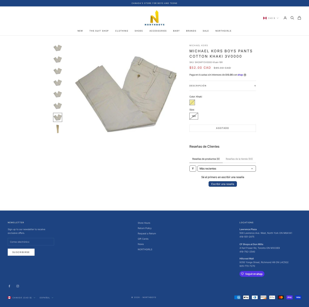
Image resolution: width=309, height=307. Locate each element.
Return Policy (145, 228)
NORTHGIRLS (223, 31)
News (141, 244)
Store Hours (144, 222)
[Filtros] (192, 168)
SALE (206, 31)
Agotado (222, 128)
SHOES (139, 31)
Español (45, 298)
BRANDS (191, 31)
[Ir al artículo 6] (57, 105)
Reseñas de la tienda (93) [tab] (239, 158)
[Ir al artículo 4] (57, 82)
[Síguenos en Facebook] (9, 286)
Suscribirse (21, 252)
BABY (176, 31)
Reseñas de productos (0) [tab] (206, 158)
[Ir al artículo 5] (57, 94)
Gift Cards (143, 238)
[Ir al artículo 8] (57, 128)
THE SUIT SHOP (99, 31)
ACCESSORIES (158, 31)
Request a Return (147, 233)
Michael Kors (198, 45)
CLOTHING (121, 31)
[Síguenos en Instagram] (17, 286)
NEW (80, 31)
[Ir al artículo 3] (57, 71)
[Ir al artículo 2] (57, 59)
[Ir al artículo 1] (57, 47)
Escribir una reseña (222, 184)
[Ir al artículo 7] (57, 117)
